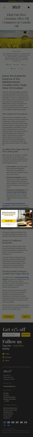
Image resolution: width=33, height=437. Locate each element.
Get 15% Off (8, 221)
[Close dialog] (31, 211)
